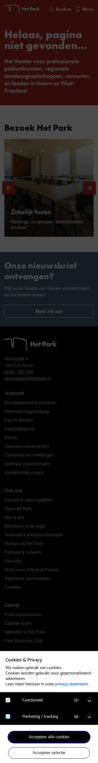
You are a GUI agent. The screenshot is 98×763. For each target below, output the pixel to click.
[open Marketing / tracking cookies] (89, 717)
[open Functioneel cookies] (89, 701)
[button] (52, 700)
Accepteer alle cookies (49, 737)
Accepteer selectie (49, 752)
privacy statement (71, 684)
